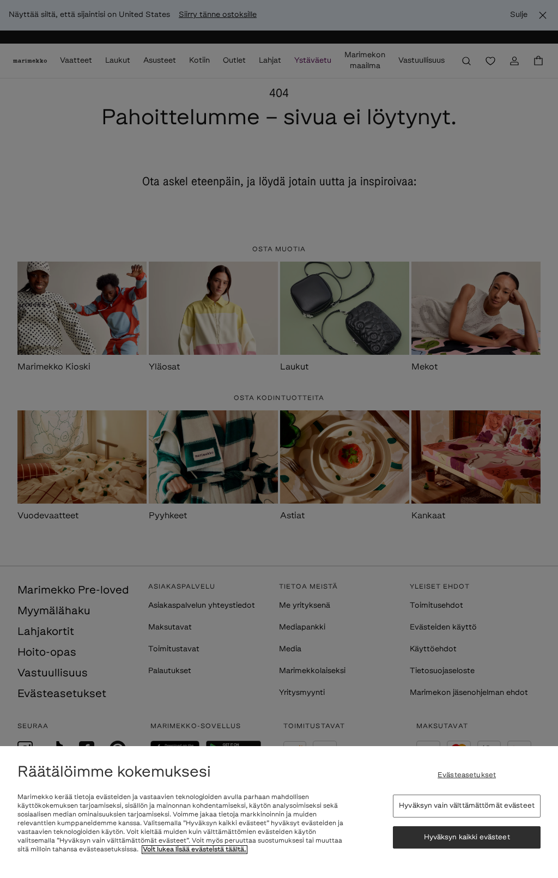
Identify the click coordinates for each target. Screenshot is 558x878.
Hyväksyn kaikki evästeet (467, 837)
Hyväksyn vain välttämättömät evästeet (467, 805)
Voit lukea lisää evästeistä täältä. (194, 849)
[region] (279, 812)
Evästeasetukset (467, 775)
